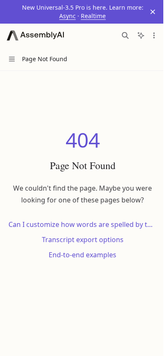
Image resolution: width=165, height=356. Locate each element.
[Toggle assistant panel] (141, 35)
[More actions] (154, 35)
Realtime (93, 16)
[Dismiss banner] (152, 11)
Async (67, 16)
